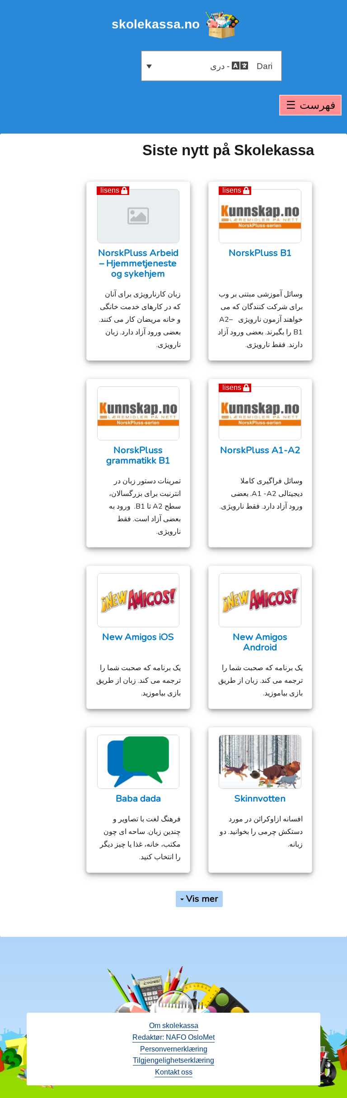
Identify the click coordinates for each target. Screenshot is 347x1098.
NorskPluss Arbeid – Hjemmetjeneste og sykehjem (138, 263)
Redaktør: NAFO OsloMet (173, 1037)
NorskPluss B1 (260, 253)
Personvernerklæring (173, 1049)
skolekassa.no (156, 24)
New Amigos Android (260, 642)
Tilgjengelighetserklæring (173, 1060)
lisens (231, 190)
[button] (211, 66)
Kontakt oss (173, 1072)
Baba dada (138, 798)
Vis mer (201, 899)
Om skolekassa (173, 1025)
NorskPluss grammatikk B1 (138, 455)
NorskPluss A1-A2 (260, 450)
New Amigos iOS (138, 637)
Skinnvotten (260, 798)
